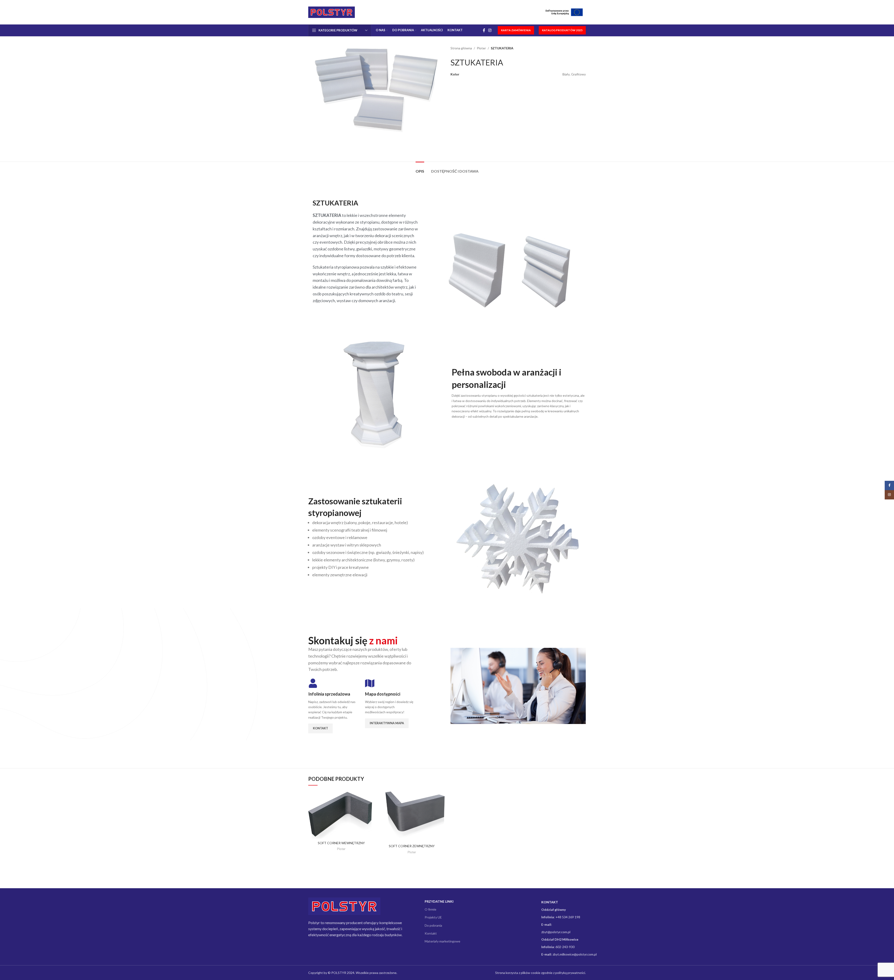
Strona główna (461, 48)
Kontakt (431, 933)
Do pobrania (433, 925)
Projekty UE (433, 917)
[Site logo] (331, 12)
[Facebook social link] (484, 30)
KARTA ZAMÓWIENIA (516, 30)
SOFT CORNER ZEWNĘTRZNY (412, 846)
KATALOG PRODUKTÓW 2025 (562, 30)
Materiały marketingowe (442, 941)
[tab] (420, 169)
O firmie (430, 909)
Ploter (481, 48)
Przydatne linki (439, 901)
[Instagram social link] (490, 30)
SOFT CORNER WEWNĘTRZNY (341, 843)
